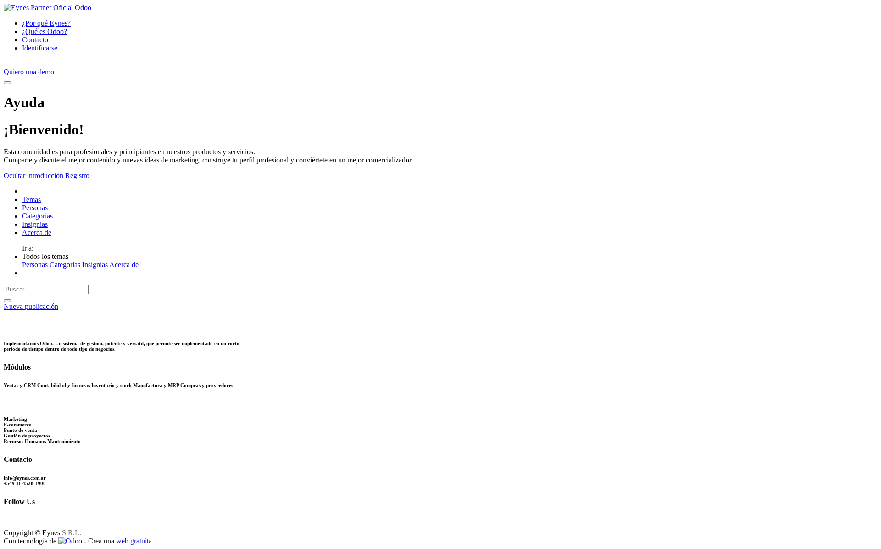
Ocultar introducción (33, 175)
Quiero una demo (29, 72)
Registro (77, 175)
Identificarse (39, 48)
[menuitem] (46, 23)
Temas (31, 199)
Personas (35, 208)
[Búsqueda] (7, 300)
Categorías (37, 216)
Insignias (35, 224)
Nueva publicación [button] (31, 306)
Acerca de (36, 232)
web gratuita (134, 541)
